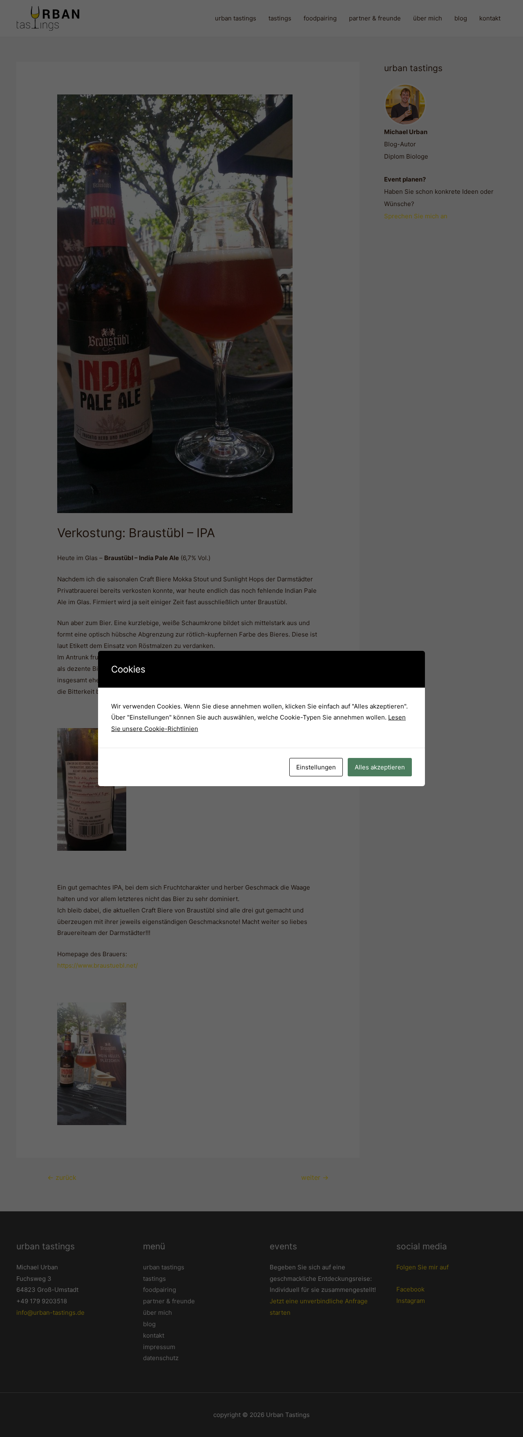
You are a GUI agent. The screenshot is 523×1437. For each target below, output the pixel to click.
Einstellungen (316, 767)
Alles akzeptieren (380, 767)
